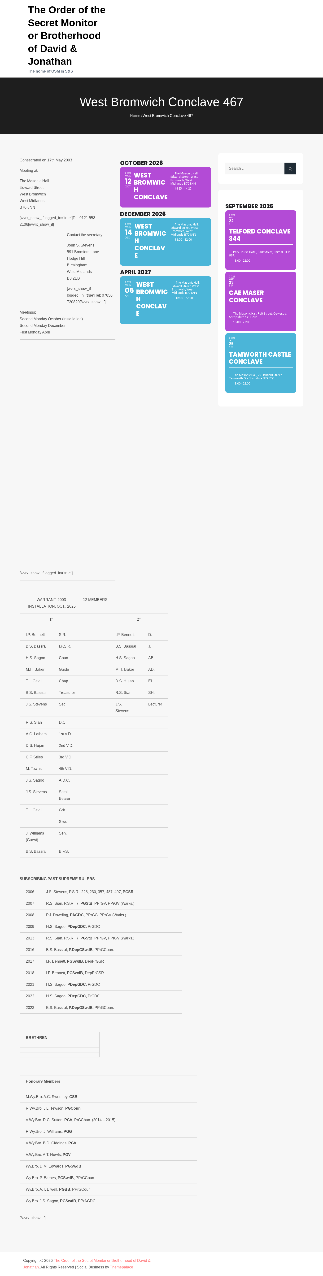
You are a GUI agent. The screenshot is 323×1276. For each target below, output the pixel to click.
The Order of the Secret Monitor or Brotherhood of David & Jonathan (66, 35)
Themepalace (121, 1267)
